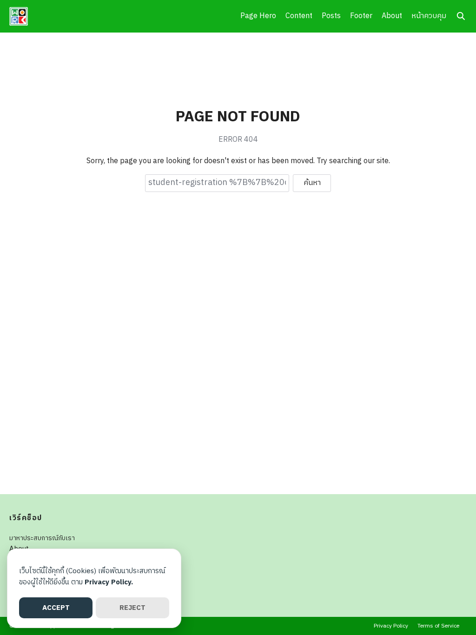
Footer (361, 16)
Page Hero (258, 16)
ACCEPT (56, 608)
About (392, 16)
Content (298, 16)
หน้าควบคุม (428, 16)
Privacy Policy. (109, 582)
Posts (331, 16)
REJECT (132, 608)
